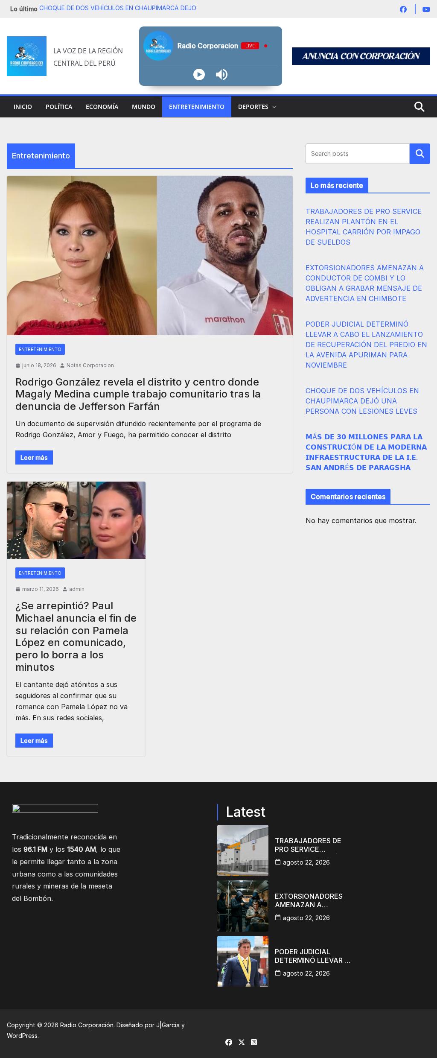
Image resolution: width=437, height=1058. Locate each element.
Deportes (253, 106)
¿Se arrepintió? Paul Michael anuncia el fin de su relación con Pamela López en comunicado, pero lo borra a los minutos (76, 636)
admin (76, 589)
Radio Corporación (87, 1025)
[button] (272, 107)
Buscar (420, 153)
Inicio (23, 106)
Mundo (143, 106)
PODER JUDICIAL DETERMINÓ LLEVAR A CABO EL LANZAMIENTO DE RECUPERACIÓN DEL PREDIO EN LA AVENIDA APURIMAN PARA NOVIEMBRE (366, 344)
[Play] (199, 74)
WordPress (22, 1035)
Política (59, 106)
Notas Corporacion (90, 365)
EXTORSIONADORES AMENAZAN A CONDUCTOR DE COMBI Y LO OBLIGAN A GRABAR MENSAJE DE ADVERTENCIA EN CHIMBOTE (311, 900)
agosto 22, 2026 (306, 862)
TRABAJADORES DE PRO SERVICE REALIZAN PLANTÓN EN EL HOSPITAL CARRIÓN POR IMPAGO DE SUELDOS (312, 845)
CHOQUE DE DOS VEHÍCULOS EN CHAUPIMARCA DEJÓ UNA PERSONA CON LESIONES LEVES (362, 400)
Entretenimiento (196, 106)
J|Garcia (168, 1025)
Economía (102, 106)
